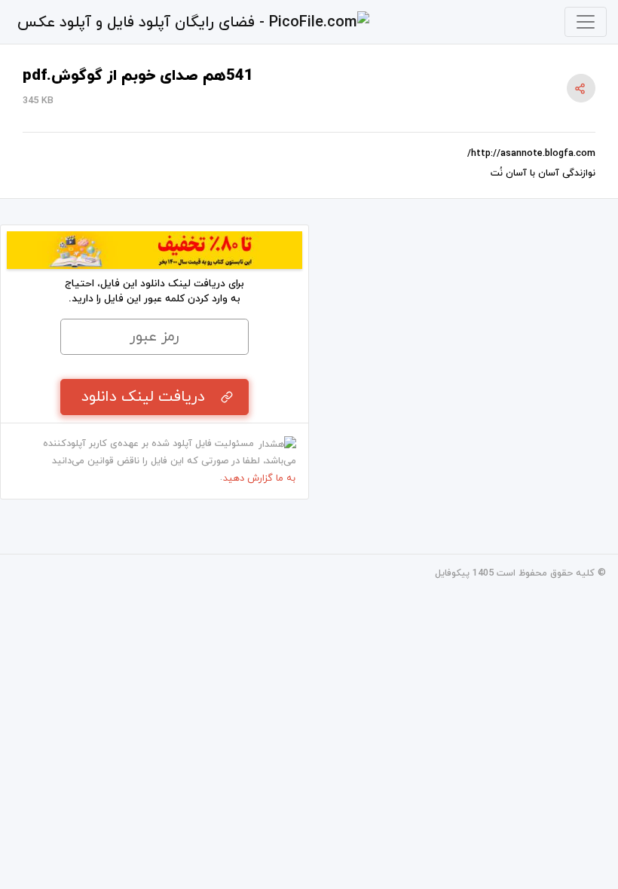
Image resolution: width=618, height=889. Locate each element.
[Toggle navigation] (585, 22)
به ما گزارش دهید (259, 478)
